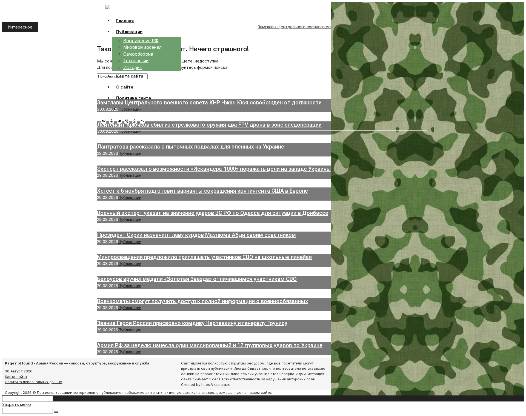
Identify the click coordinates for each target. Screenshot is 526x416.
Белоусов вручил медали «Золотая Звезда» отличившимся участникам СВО (197, 279)
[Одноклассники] (113, 121)
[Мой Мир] (143, 121)
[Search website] (122, 109)
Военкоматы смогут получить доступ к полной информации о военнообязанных (202, 301)
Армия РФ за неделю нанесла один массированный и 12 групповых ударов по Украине (209, 345)
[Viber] (128, 121)
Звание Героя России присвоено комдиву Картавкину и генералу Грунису (192, 323)
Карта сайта (16, 376)
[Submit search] (56, 412)
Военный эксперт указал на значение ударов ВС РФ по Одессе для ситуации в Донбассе (212, 213)
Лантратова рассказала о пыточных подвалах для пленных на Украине (190, 146)
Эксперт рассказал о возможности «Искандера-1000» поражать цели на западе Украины (214, 169)
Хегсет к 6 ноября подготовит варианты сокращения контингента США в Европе (202, 190)
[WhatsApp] (136, 121)
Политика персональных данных (33, 382)
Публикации (130, 131)
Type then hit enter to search (81, 398)
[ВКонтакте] (105, 121)
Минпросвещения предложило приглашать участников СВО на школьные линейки (204, 257)
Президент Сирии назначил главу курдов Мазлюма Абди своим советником (196, 235)
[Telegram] (120, 121)
